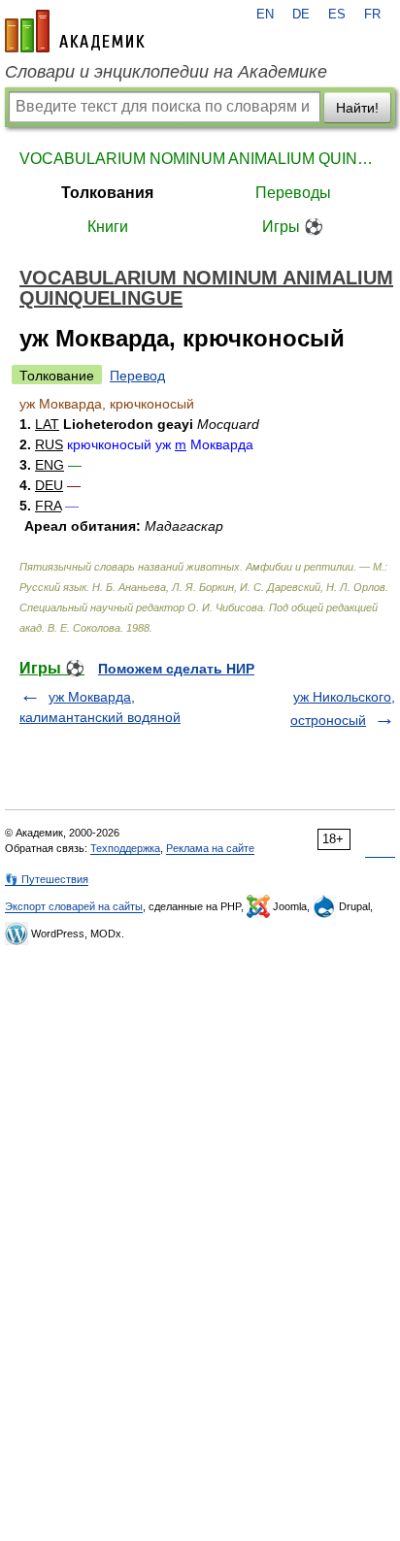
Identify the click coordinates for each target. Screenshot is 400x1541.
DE (301, 14)
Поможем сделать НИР (176, 668)
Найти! (357, 107)
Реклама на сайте (210, 848)
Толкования (107, 192)
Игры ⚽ (292, 226)
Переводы (293, 192)
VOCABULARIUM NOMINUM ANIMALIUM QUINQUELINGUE (200, 158)
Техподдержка (125, 848)
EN (265, 14)
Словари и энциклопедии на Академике (166, 72)
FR (372, 14)
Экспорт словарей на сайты (74, 906)
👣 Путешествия (46, 879)
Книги (107, 226)
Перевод (137, 375)
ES (337, 14)
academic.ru (75, 31)
